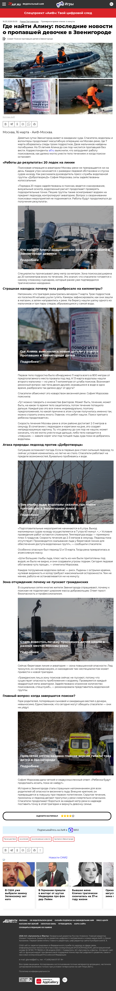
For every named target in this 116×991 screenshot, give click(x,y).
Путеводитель (65, 924)
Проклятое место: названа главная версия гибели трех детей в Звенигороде (65, 758)
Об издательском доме (41, 920)
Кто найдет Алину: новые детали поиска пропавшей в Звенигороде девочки (65, 251)
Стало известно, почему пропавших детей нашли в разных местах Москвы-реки (62, 644)
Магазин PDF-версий (28, 924)
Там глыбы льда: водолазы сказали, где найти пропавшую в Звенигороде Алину (58, 506)
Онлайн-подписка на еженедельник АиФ (74, 920)
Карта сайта (80, 924)
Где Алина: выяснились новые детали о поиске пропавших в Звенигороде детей (59, 353)
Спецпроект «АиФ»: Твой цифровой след (58, 13)
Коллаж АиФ (9, 117)
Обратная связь (48, 924)
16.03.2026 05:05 (10, 21)
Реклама (23, 920)
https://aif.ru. (87, 967)
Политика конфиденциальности (34, 971)
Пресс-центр (102, 920)
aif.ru (52, 150)
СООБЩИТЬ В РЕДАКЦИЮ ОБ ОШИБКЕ (35, 927)
